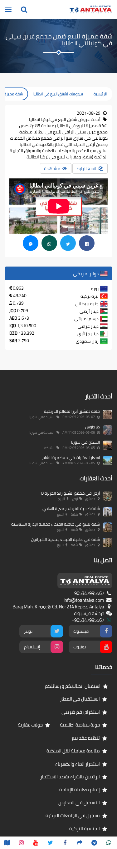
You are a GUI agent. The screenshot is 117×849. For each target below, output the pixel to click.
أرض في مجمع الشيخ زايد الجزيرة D (70, 493)
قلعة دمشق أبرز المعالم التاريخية (72, 411)
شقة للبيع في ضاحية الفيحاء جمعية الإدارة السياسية (55, 524)
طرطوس (92, 427)
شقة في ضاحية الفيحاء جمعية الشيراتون (65, 539)
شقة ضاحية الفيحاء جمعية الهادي (71, 508)
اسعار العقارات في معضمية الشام (71, 457)
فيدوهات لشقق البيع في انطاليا (58, 93)
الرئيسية (100, 93)
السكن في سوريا (85, 442)
